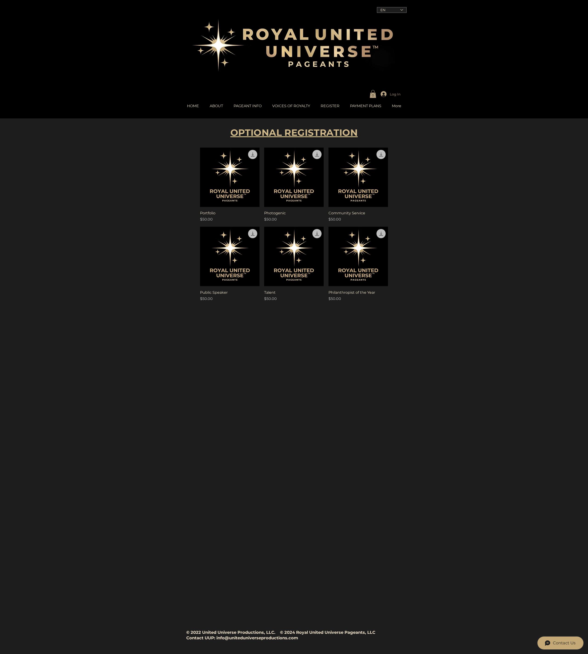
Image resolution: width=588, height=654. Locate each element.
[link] (373, 94)
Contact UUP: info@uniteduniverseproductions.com (242, 637)
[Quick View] (230, 177)
